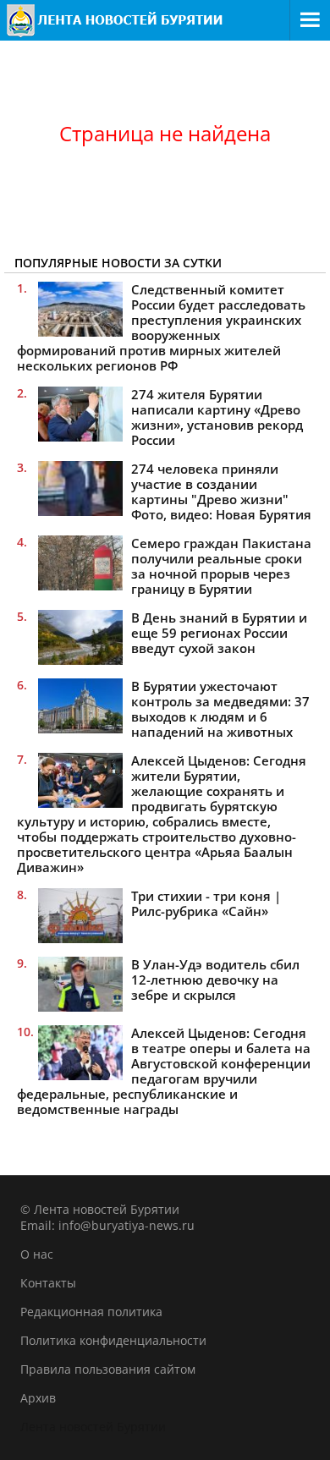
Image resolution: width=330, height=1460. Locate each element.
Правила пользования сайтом (107, 1369)
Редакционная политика (91, 1312)
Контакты (48, 1283)
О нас (36, 1254)
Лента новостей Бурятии (93, 1427)
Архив (38, 1398)
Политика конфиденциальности (113, 1340)
